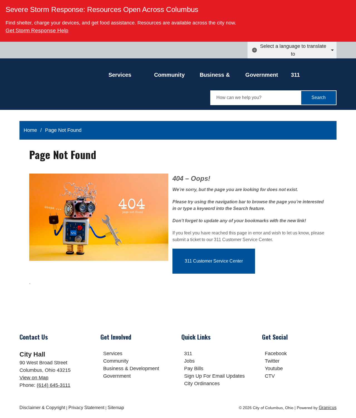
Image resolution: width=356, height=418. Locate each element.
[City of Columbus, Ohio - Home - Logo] (64, 88)
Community (169, 75)
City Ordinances (202, 383)
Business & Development (217, 76)
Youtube (274, 368)
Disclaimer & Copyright (42, 407)
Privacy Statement (86, 407)
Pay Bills (193, 368)
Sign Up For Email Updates (214, 376)
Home (30, 130)
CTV (270, 376)
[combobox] (292, 50)
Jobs (189, 361)
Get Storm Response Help (37, 30)
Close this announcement (349, 6)
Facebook (276, 353)
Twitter (272, 361)
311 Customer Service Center (214, 261)
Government (261, 75)
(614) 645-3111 (53, 385)
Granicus (328, 407)
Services (112, 353)
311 (295, 75)
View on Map (33, 377)
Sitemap (116, 407)
